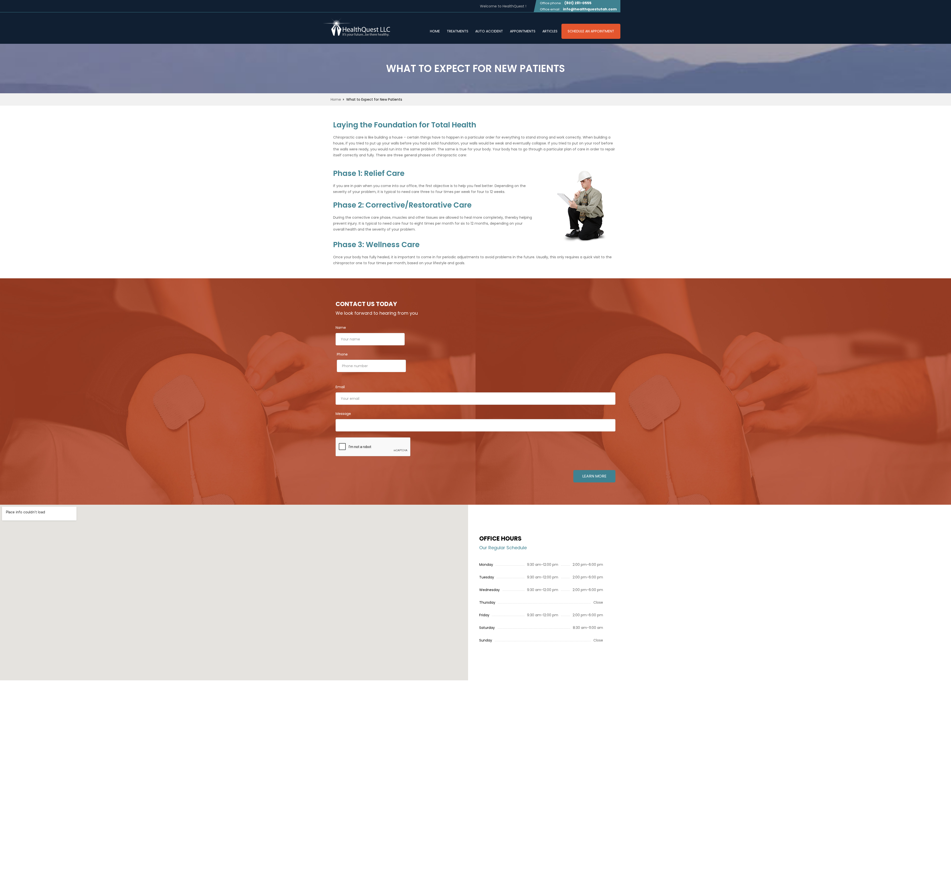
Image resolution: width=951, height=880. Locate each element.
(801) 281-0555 (577, 2)
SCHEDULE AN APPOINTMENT (591, 31)
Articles (549, 31)
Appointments (522, 31)
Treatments (457, 31)
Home (435, 31)
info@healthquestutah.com (590, 9)
